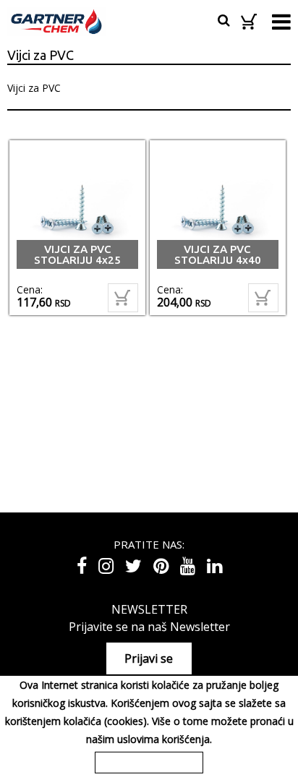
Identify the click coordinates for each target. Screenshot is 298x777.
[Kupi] (123, 297)
